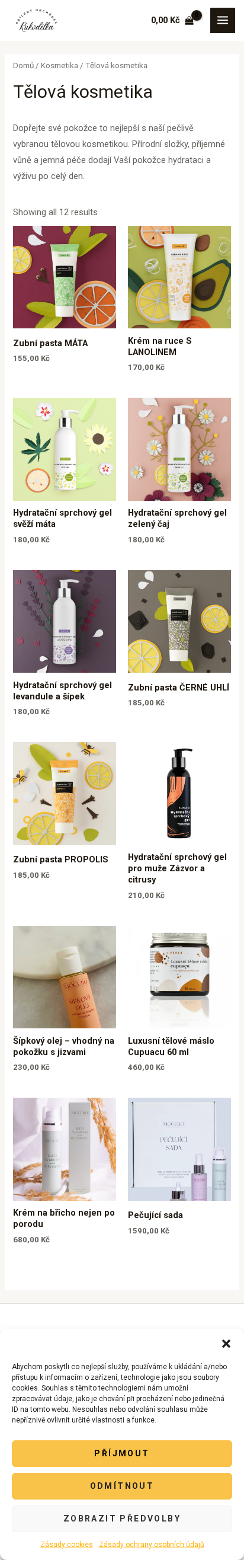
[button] (226, 1344)
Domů (23, 65)
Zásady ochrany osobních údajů (151, 1544)
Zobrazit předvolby (122, 1518)
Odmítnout (122, 1486)
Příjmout (121, 1453)
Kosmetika (59, 65)
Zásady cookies (66, 1544)
